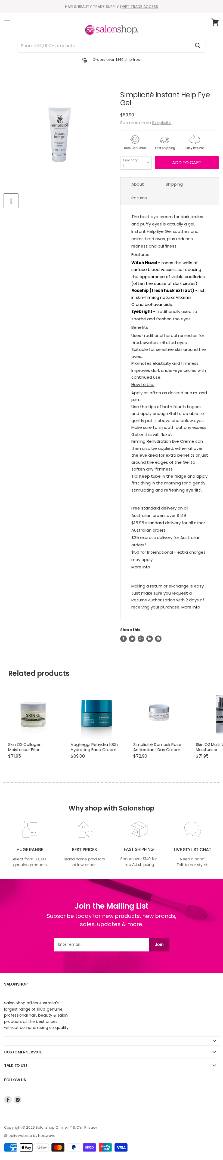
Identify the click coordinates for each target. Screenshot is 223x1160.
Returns (139, 198)
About (137, 184)
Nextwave (46, 1135)
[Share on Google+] (141, 638)
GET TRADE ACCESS (140, 6)
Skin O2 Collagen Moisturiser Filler (25, 747)
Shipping (174, 184)
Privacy (90, 1127)
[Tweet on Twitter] (132, 638)
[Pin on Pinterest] (158, 638)
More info (140, 567)
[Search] (197, 45)
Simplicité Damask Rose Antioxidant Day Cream (157, 747)
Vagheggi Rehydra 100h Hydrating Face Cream (94, 747)
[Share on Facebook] (123, 638)
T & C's (76, 1127)
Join (159, 944)
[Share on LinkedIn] (149, 638)
